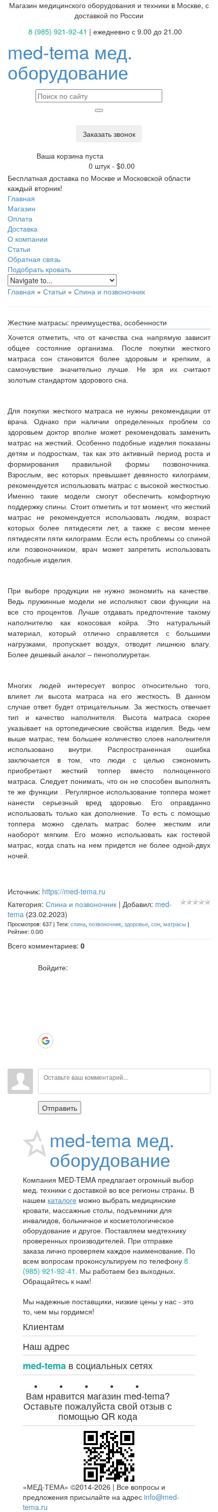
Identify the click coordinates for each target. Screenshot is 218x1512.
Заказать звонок (109, 134)
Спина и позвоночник (109, 291)
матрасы (174, 924)
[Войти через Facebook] (45, 1010)
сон (155, 924)
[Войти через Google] (45, 1040)
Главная (21, 291)
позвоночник (105, 924)
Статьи (54, 291)
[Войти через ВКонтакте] (45, 995)
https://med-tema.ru (73, 891)
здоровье (136, 924)
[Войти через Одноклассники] (45, 1056)
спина (78, 924)
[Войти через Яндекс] (45, 1025)
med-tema (70, 62)
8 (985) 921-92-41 (57, 31)
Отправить (59, 1108)
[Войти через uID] (45, 980)
